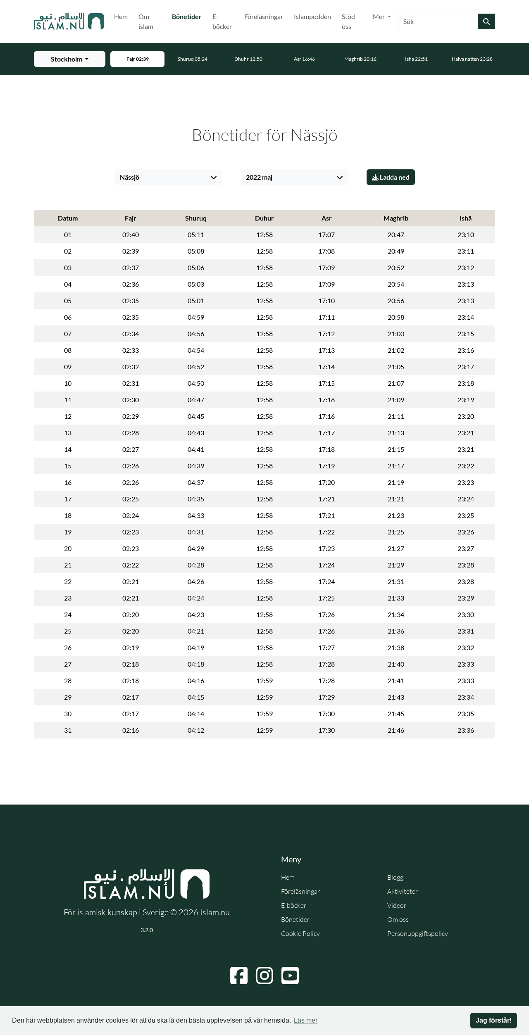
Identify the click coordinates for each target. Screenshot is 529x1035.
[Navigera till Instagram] (264, 975)
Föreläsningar (263, 16)
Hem (121, 16)
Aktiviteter (402, 891)
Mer (379, 16)
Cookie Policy (300, 933)
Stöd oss (348, 21)
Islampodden (312, 16)
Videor (396, 905)
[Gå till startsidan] (69, 21)
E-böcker (222, 21)
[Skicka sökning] (486, 21)
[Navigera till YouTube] (290, 975)
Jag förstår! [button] (494, 1020)
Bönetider (188, 16)
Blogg (395, 877)
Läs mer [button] (305, 1020)
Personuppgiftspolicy (417, 933)
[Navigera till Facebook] (239, 975)
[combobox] (438, 21)
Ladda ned (394, 177)
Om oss (398, 919)
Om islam (145, 21)
